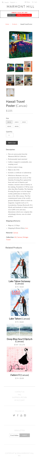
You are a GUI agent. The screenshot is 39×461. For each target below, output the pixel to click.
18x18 (9, 122)
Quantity (9, 132)
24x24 (16, 122)
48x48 (16, 126)
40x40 (9, 126)
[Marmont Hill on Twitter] (14, 415)
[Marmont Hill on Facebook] (17, 415)
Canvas (15, 233)
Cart (35, 2)
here (26, 228)
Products (14, 24)
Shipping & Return (19, 397)
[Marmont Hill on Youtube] (21, 415)
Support (12, 2)
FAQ (19, 395)
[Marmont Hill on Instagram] (25, 415)
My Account (19, 400)
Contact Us (19, 392)
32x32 (24, 122)
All (15, 237)
